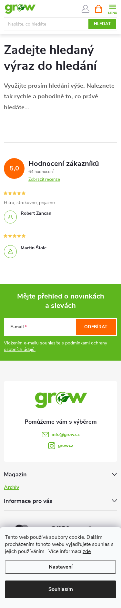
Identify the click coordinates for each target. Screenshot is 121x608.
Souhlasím (60, 589)
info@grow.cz (66, 434)
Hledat (102, 24)
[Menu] (112, 8)
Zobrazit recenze (44, 179)
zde (87, 551)
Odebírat (95, 327)
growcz (65, 445)
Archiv (11, 487)
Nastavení (61, 566)
